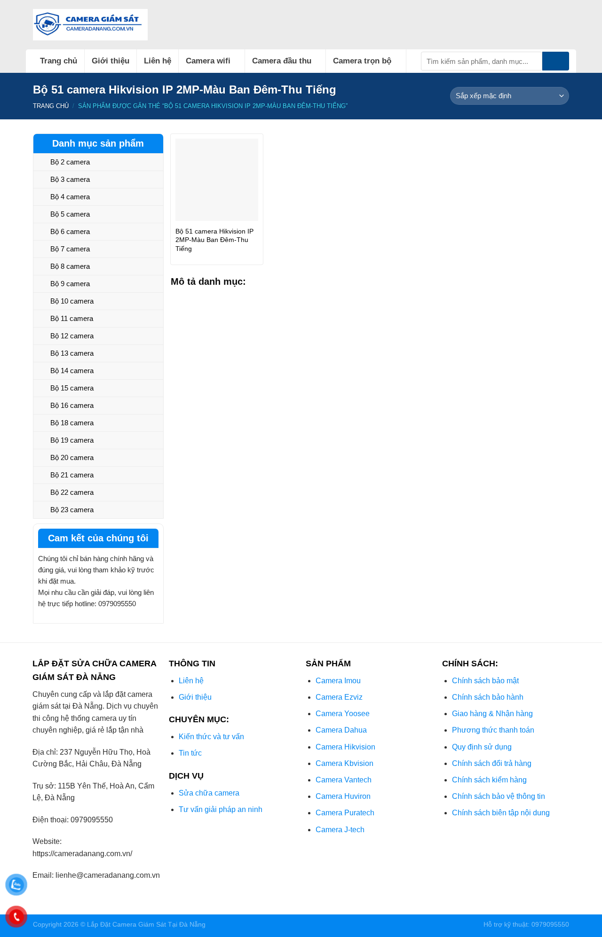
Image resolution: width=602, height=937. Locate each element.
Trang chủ (58, 60)
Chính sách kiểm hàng (489, 780)
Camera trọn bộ (362, 60)
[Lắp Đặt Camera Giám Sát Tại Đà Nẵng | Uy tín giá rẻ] (90, 24)
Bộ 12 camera (72, 336)
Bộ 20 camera (72, 457)
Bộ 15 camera (72, 388)
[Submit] (555, 61)
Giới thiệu (110, 60)
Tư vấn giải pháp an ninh (220, 809)
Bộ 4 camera (70, 197)
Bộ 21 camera (72, 475)
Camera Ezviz (339, 697)
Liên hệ (157, 60)
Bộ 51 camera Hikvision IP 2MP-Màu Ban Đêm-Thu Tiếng (214, 239)
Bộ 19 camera (72, 440)
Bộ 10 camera (72, 301)
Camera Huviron (343, 796)
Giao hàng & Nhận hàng (492, 714)
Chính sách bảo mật (485, 681)
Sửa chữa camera (209, 793)
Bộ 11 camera (71, 318)
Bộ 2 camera (70, 162)
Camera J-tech (340, 830)
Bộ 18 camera (72, 423)
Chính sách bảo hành (487, 697)
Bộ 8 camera (70, 266)
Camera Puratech (345, 813)
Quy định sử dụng (482, 747)
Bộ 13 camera (72, 353)
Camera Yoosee (343, 714)
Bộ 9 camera (70, 284)
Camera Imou (338, 681)
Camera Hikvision (345, 747)
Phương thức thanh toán (493, 730)
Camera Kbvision (344, 763)
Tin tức (190, 753)
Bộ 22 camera (72, 492)
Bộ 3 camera (70, 179)
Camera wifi (208, 60)
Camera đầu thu (281, 60)
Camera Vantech (344, 780)
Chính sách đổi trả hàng (491, 763)
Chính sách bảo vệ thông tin (498, 796)
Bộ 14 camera (72, 371)
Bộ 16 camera (72, 405)
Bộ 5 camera (70, 214)
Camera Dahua (341, 730)
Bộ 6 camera (70, 231)
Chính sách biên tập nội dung (501, 813)
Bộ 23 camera (72, 510)
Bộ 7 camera (70, 249)
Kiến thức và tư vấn (211, 737)
